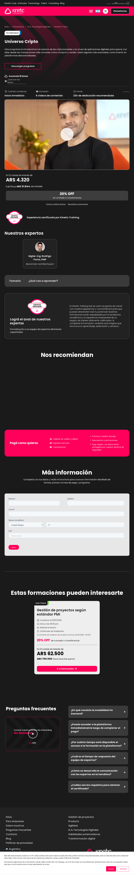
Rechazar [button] (123, 869)
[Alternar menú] (91, 11)
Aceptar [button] (111, 869)
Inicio (7, 27)
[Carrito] (105, 11)
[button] (67, 135)
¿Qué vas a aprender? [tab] (43, 281)
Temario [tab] (15, 281)
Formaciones (18, 27)
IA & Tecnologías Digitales (39, 27)
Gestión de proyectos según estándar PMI (61, 612)
